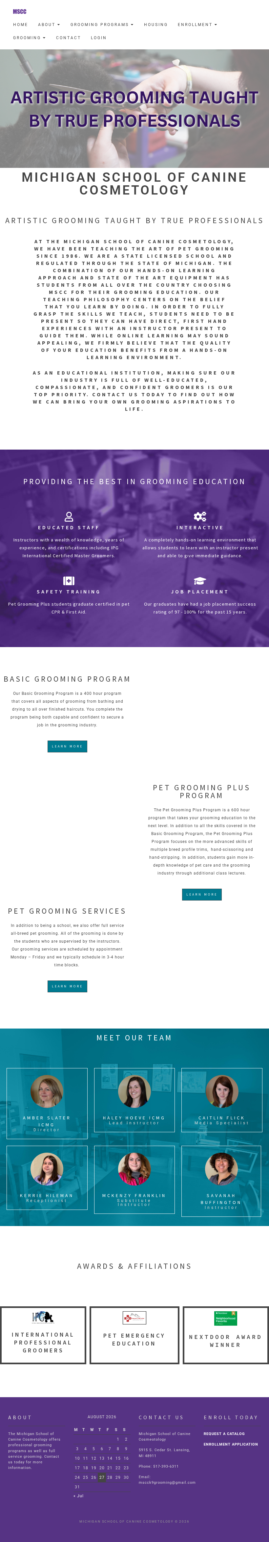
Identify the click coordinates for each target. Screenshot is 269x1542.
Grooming (28, 38)
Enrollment (196, 24)
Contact (68, 38)
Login (99, 38)
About (47, 24)
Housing (156, 24)
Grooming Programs (101, 24)
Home (20, 24)
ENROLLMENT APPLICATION (231, 1444)
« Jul (78, 1496)
